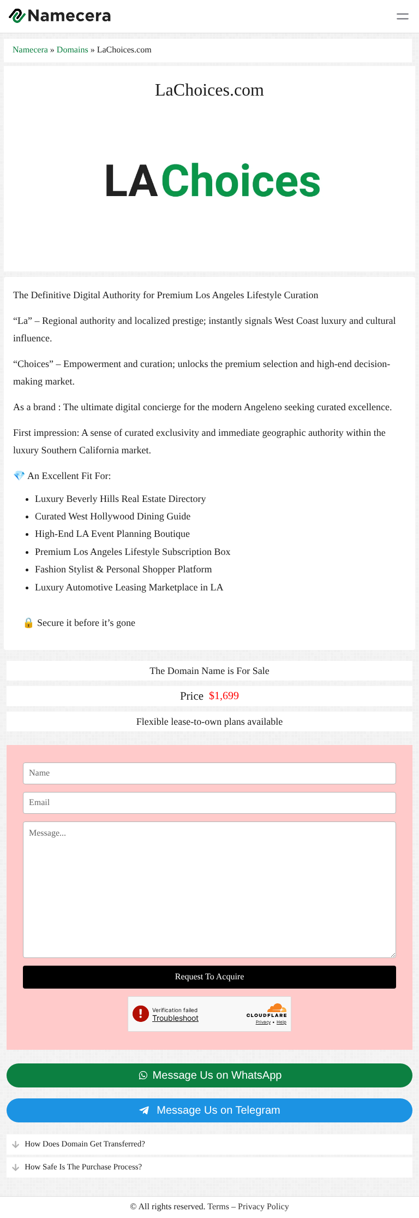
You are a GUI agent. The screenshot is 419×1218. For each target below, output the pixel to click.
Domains (72, 50)
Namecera (30, 50)
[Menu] (403, 16)
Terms (218, 1206)
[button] (209, 1144)
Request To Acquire (209, 977)
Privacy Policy (263, 1206)
